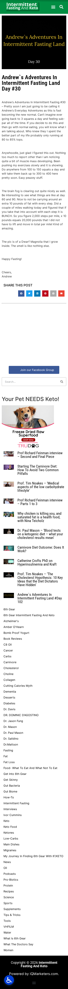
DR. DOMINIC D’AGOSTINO (21, 715)
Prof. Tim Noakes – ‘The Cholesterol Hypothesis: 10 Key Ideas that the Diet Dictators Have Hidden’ (40, 579)
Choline (8, 674)
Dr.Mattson (10, 744)
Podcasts (9, 873)
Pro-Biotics (10, 879)
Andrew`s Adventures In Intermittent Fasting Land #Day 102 (39, 598)
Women (8, 950)
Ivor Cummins (12, 815)
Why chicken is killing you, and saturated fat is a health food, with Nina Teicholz (39, 517)
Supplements (12, 909)
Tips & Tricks (11, 915)
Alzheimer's (11, 621)
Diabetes (9, 703)
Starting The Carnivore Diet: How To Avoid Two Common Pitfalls (38, 470)
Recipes (8, 891)
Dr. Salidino (10, 738)
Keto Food (10, 826)
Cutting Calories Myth (17, 685)
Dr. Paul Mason (13, 732)
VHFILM (8, 926)
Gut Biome (10, 791)
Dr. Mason (10, 727)
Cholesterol (11, 668)
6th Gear (9, 609)
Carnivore (9, 662)
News (7, 862)
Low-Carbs (10, 838)
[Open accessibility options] (9, 980)
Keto (6, 821)
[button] (53, 7)
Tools (7, 920)
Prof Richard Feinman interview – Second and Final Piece (40, 455)
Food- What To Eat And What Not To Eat (30, 768)
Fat (5, 756)
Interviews (10, 809)
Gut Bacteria (11, 785)
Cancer (8, 650)
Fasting (8, 750)
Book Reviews (12, 638)
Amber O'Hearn (13, 627)
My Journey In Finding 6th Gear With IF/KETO (33, 856)
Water (7, 932)
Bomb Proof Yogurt (16, 633)
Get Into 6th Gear (15, 774)
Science (8, 897)
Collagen (9, 680)
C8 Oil (7, 644)
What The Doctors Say (18, 944)
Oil (5, 868)
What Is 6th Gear (14, 938)
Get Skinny (10, 779)
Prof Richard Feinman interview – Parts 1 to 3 (40, 502)
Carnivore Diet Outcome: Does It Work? (40, 549)
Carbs (7, 656)
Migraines (9, 850)
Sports (7, 903)
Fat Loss (9, 762)
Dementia (9, 691)
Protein (8, 885)
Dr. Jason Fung (13, 721)
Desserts (9, 697)
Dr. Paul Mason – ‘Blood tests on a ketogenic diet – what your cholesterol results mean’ (40, 534)
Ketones (8, 832)
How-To (8, 797)
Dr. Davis (9, 709)
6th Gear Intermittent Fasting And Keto (29, 615)
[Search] (61, 381)
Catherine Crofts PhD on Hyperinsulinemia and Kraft (36, 562)
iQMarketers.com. (44, 974)
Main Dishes (11, 844)
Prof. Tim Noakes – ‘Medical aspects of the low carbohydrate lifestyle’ (40, 487)
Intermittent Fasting (16, 803)
